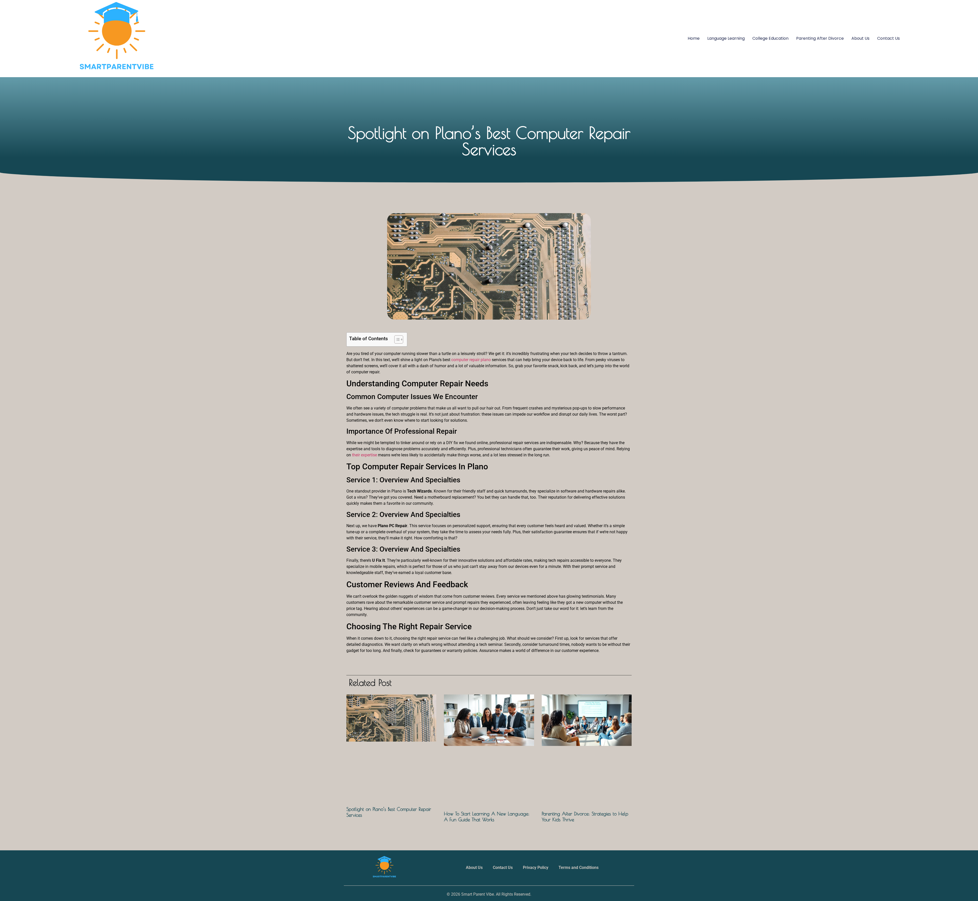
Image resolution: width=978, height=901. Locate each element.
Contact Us (888, 38)
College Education (770, 38)
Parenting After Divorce (820, 38)
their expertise (364, 455)
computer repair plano (471, 359)
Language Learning (726, 38)
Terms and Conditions (579, 867)
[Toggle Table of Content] (396, 339)
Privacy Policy (535, 867)
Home (694, 38)
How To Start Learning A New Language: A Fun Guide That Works (486, 816)
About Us (860, 38)
